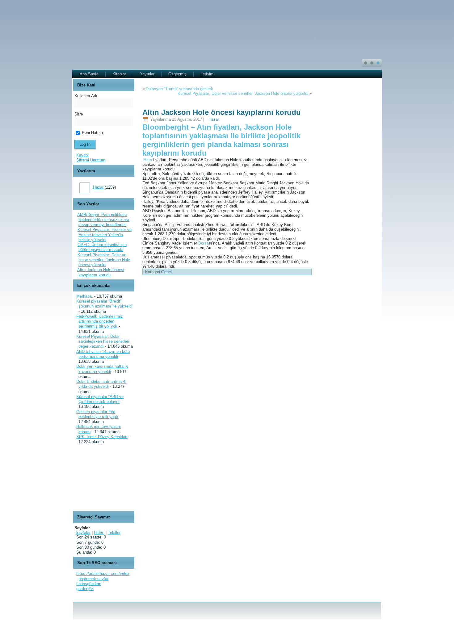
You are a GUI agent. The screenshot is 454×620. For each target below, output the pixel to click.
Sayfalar (83, 532)
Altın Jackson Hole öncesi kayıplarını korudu (100, 272)
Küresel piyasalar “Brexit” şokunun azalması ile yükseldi (104, 303)
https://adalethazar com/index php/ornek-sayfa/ (102, 576)
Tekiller (114, 532)
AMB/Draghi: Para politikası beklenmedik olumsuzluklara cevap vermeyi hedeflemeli (103, 219)
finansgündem (88, 583)
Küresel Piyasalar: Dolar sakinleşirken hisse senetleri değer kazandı (102, 341)
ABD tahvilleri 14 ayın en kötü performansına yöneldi (103, 354)
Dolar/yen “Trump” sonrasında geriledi (179, 88)
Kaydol (82, 155)
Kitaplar (119, 74)
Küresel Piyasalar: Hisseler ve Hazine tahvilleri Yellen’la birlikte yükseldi (105, 234)
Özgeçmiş (177, 74)
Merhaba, (84, 296)
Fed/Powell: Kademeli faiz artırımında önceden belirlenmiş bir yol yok (99, 321)
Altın (148, 159)
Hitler (99, 532)
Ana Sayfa (89, 74)
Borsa (203, 243)
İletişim (206, 74)
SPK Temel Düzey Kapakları (102, 436)
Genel (166, 272)
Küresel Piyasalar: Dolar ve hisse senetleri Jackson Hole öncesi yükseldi (104, 260)
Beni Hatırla (92, 132)
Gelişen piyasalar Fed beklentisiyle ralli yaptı (97, 414)
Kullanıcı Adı (85, 96)
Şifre (78, 114)
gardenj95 (85, 588)
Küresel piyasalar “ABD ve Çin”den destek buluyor (100, 399)
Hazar (98, 187)
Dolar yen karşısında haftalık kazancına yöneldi (102, 369)
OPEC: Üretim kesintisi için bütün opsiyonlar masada (102, 247)
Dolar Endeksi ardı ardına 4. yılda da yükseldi (101, 384)
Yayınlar (147, 74)
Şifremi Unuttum (90, 160)
